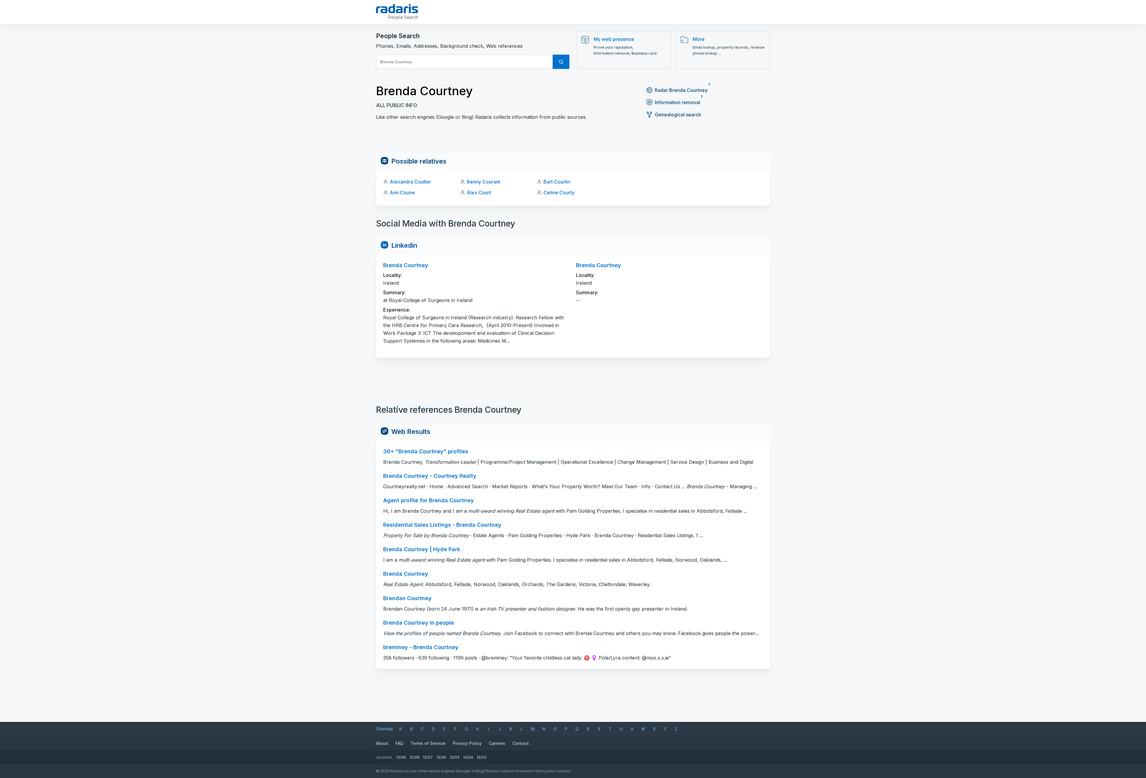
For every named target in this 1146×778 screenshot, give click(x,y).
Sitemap (384, 728)
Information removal (677, 102)
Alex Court (479, 192)
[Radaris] (397, 8)
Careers (497, 743)
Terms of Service (428, 743)
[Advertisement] (573, 139)
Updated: (384, 757)
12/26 (441, 757)
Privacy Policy (467, 743)
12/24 (468, 757)
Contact (520, 743)
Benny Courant (483, 182)
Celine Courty (558, 192)
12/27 (428, 757)
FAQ (399, 743)
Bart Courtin (556, 182)
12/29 (401, 757)
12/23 (481, 757)
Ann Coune (402, 192)
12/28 (414, 757)
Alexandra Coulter (410, 182)
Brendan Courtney (407, 598)
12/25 (455, 757)
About (382, 743)
